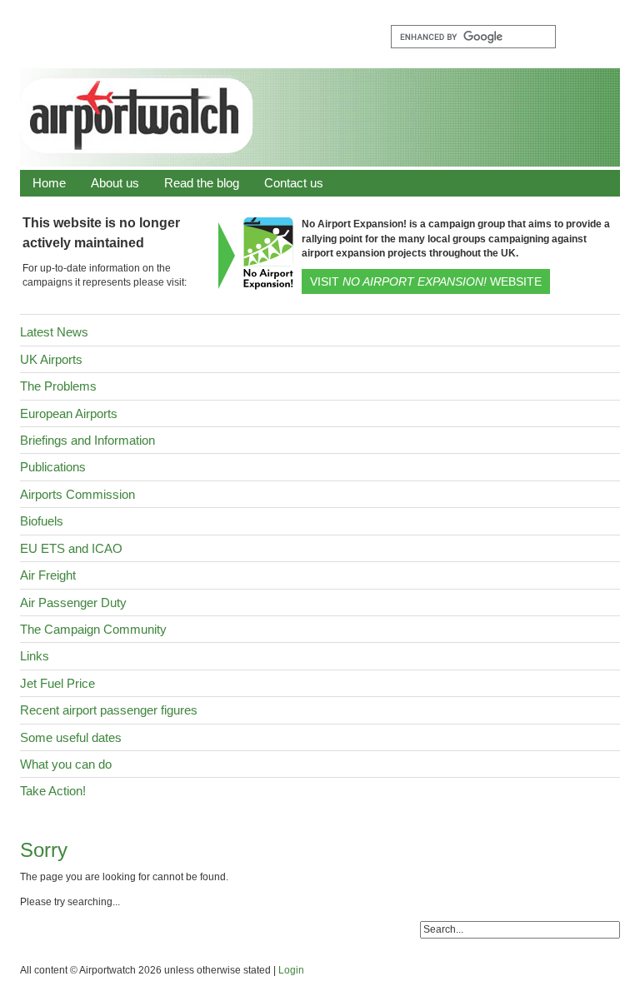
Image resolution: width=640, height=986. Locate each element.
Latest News (54, 332)
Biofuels (41, 521)
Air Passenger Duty (73, 602)
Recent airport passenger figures (109, 710)
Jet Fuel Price (57, 683)
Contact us (293, 183)
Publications (53, 467)
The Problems (58, 386)
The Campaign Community (93, 629)
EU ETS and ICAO (71, 548)
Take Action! (53, 791)
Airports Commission (77, 494)
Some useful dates (71, 737)
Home (49, 183)
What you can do (66, 764)
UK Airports (51, 359)
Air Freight (48, 575)
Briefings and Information (87, 440)
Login (291, 970)
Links (34, 656)
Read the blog (201, 183)
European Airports (69, 413)
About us (115, 183)
